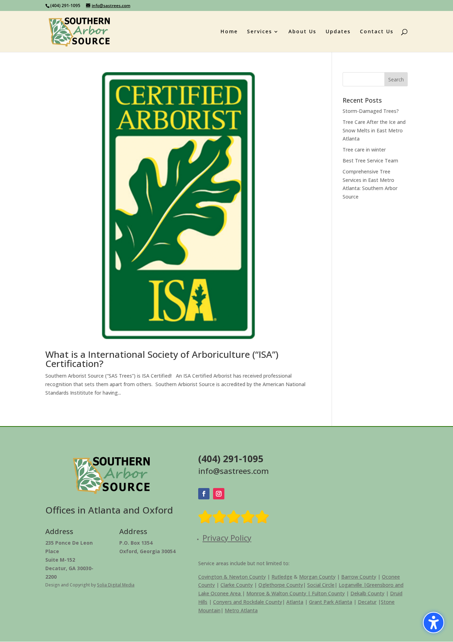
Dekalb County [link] (367, 593)
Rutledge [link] (281, 576)
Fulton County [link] (328, 593)
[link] (79, 31)
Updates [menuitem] (338, 32)
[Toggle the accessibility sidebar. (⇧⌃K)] (433, 622)
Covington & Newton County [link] (232, 576)
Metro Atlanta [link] (241, 610)
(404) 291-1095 (65, 5)
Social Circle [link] (320, 584)
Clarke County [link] (236, 584)
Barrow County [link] (358, 576)
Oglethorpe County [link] (280, 584)
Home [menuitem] (229, 32)
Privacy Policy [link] (226, 537)
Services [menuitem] (259, 32)
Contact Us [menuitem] (377, 32)
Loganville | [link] (352, 584)
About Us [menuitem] (302, 32)
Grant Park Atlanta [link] (330, 601)
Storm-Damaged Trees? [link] (371, 111)
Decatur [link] (367, 601)
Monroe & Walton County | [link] (279, 593)
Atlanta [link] (294, 601)
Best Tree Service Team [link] (370, 160)
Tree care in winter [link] (364, 149)
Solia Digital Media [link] (115, 585)
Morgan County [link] (317, 576)
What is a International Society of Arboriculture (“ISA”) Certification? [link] (162, 359)
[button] (396, 79)
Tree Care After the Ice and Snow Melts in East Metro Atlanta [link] (374, 130)
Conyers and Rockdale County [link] (247, 601)
